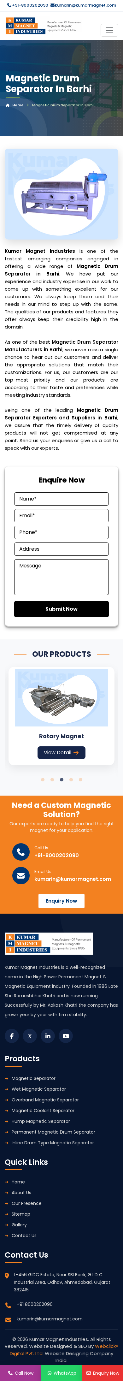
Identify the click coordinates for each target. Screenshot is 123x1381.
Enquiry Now (61, 900)
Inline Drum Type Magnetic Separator (53, 1143)
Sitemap (21, 1214)
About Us (21, 1192)
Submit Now (61, 609)
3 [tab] (61, 780)
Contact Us (24, 1235)
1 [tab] (42, 780)
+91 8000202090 (35, 1304)
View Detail (57, 752)
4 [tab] (71, 780)
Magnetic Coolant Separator (43, 1110)
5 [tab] (80, 780)
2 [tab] (52, 780)
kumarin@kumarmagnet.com (85, 5)
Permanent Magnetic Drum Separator (53, 1132)
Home (18, 105)
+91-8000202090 (30, 5)
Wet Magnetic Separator (39, 1089)
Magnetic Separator (34, 1078)
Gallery (19, 1225)
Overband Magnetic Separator (45, 1100)
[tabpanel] (61, 716)
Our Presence (27, 1203)
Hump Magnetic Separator (41, 1121)
